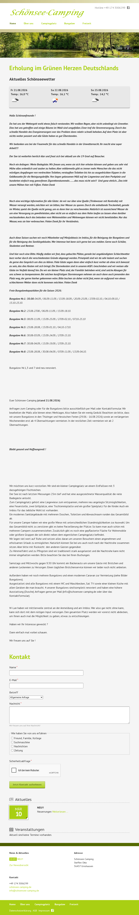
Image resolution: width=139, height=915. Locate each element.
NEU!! (16, 859)
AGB (35, 910)
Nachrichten (21, 746)
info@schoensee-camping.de (24, 890)
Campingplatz (48, 23)
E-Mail (15, 680)
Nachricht (15, 703)
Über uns (28, 23)
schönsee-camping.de (20, 887)
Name (15, 667)
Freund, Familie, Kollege (27, 738)
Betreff (13, 692)
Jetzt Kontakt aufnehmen (27, 784)
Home (13, 23)
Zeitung (18, 750)
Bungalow (69, 23)
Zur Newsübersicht (18, 865)
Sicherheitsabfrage (20, 761)
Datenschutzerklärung (20, 910)
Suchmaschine (22, 742)
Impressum (44, 910)
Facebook (128, 7)
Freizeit (87, 23)
